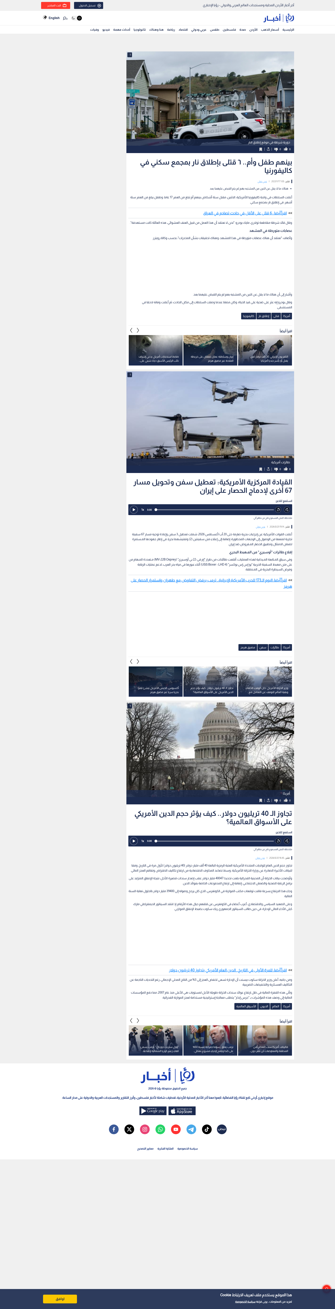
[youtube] (176, 1129)
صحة (242, 29)
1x (142, 509)
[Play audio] (133, 509)
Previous (138, 330)
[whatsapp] (160, 1129)
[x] (129, 1129)
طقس (214, 29)
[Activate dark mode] (76, 18)
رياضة (171, 29)
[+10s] (287, 509)
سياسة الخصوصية (245, 1301)
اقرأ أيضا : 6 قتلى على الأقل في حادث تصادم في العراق (245, 213)
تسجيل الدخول (87, 5)
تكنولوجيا (140, 29)
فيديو (106, 29)
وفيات (94, 29)
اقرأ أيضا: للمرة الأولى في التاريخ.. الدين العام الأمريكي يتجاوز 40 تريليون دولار (228, 970)
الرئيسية (288, 29)
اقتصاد (183, 29)
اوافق (60, 1299)
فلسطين (229, 29)
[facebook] (114, 1129)
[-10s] (278, 509)
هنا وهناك (156, 29)
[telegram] (191, 1129)
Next (131, 330)
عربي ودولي (198, 29)
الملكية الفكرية (165, 1148)
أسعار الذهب (270, 29)
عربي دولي (262, 181)
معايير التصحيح (145, 1148)
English (54, 18)
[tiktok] (207, 1129)
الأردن (253, 29)
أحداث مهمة (121, 29)
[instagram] (145, 1129)
